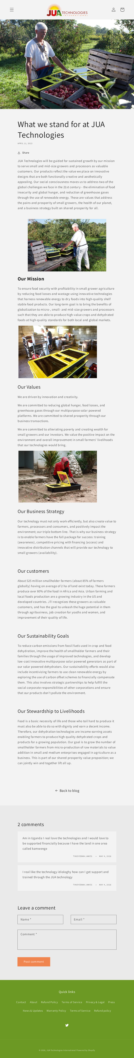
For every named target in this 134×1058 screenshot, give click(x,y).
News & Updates (33, 1010)
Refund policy (102, 1010)
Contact (21, 1002)
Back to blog (69, 790)
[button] (12, 9)
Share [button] (25, 152)
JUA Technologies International (61, 1050)
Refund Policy (49, 1002)
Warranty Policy (56, 1010)
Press (111, 1002)
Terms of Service (72, 1002)
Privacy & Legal (95, 1002)
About (33, 1002)
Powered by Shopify (85, 1050)
